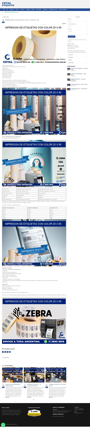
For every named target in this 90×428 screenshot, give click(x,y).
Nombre (69, 19)
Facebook (3, 352)
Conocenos (12, 9)
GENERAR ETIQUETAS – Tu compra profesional (12, 385)
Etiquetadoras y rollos (53, 9)
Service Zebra (38, 9)
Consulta (69, 28)
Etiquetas (22, 9)
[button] (33, 401)
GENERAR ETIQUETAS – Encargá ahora (57, 385)
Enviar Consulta (71, 36)
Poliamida (28, 9)
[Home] (8, 4)
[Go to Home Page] (2, 12)
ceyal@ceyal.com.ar (78, 414)
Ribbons (32, 9)
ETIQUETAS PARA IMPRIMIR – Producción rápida (79, 69)
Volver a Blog (6, 16)
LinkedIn (7, 352)
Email (10, 352)
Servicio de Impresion (63, 9)
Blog (7, 9)
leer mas (7, 397)
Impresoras (45, 9)
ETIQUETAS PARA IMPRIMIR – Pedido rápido (78, 74)
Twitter (5, 352)
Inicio (4, 9)
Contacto (17, 9)
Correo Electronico (71, 23)
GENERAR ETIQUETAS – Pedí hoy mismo (35, 385)
